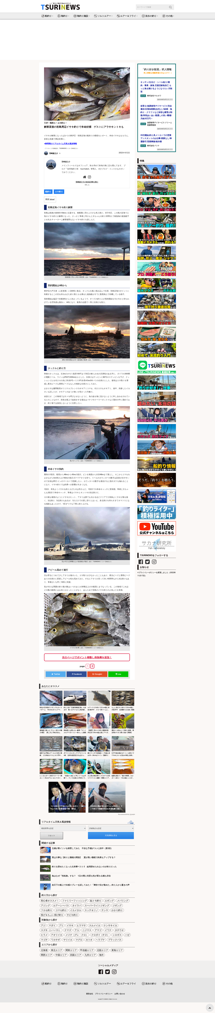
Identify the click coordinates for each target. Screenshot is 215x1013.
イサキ (70, 925)
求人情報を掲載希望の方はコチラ (157, 73)
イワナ (108, 930)
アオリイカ (56, 935)
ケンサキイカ (110, 925)
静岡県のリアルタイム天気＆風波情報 (61, 143)
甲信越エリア (87, 950)
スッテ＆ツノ (91, 910)
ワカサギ (55, 939)
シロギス (117, 935)
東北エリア (56, 950)
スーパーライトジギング (97, 905)
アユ (77, 930)
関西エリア (46, 955)
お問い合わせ (119, 994)
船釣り (48, 191)
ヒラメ (44, 935)
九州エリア (90, 955)
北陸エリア (102, 950)
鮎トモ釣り (95, 900)
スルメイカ (94, 925)
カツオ (89, 939)
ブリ (61, 925)
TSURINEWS (106, 999)
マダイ (52, 925)
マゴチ (44, 939)
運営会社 (89, 994)
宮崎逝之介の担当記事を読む (87, 182)
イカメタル (75, 910)
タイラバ (76, 905)
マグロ (79, 939)
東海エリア (117, 950)
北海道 (44, 950)
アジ (43, 925)
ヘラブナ (100, 939)
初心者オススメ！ (50, 900)
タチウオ (119, 930)
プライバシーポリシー (103, 994)
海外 (101, 955)
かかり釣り (117, 910)
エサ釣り (59, 191)
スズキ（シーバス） (51, 930)
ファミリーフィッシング (74, 900)
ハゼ (127, 935)
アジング (45, 905)
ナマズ (67, 930)
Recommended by (123, 814)
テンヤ (104, 910)
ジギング (117, 905)
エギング (109, 900)
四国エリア (75, 955)
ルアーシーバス (61, 905)
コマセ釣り (61, 910)
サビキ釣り (72, 915)
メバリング (122, 900)
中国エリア (61, 955)
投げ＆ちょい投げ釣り (52, 915)
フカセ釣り (46, 910)
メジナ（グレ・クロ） (77, 935)
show (52, 199)
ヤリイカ (67, 939)
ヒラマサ (81, 925)
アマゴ (98, 930)
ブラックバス (115, 939)
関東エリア (71, 950)
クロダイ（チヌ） (100, 935)
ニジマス (86, 930)
